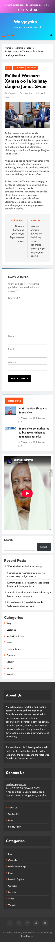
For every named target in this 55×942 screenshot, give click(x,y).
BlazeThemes (27, 936)
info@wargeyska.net (16, 784)
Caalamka (19, 67)
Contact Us (13, 814)
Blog (8, 67)
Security (10, 661)
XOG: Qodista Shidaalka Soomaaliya (24, 566)
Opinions (11, 655)
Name (12, 336)
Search (8, 540)
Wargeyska (25, 22)
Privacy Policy (14, 826)
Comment (14, 298)
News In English (14, 649)
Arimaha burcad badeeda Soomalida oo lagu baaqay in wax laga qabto (22, 5)
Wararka (32, 67)
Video (10, 668)
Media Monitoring (15, 636)
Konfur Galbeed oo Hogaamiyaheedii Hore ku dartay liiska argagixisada (28, 584)
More (9, 642)
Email (12, 349)
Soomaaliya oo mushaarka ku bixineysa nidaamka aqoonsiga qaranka (33, 433)
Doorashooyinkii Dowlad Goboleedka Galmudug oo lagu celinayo (25, 604)
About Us (12, 807)
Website (12, 362)
